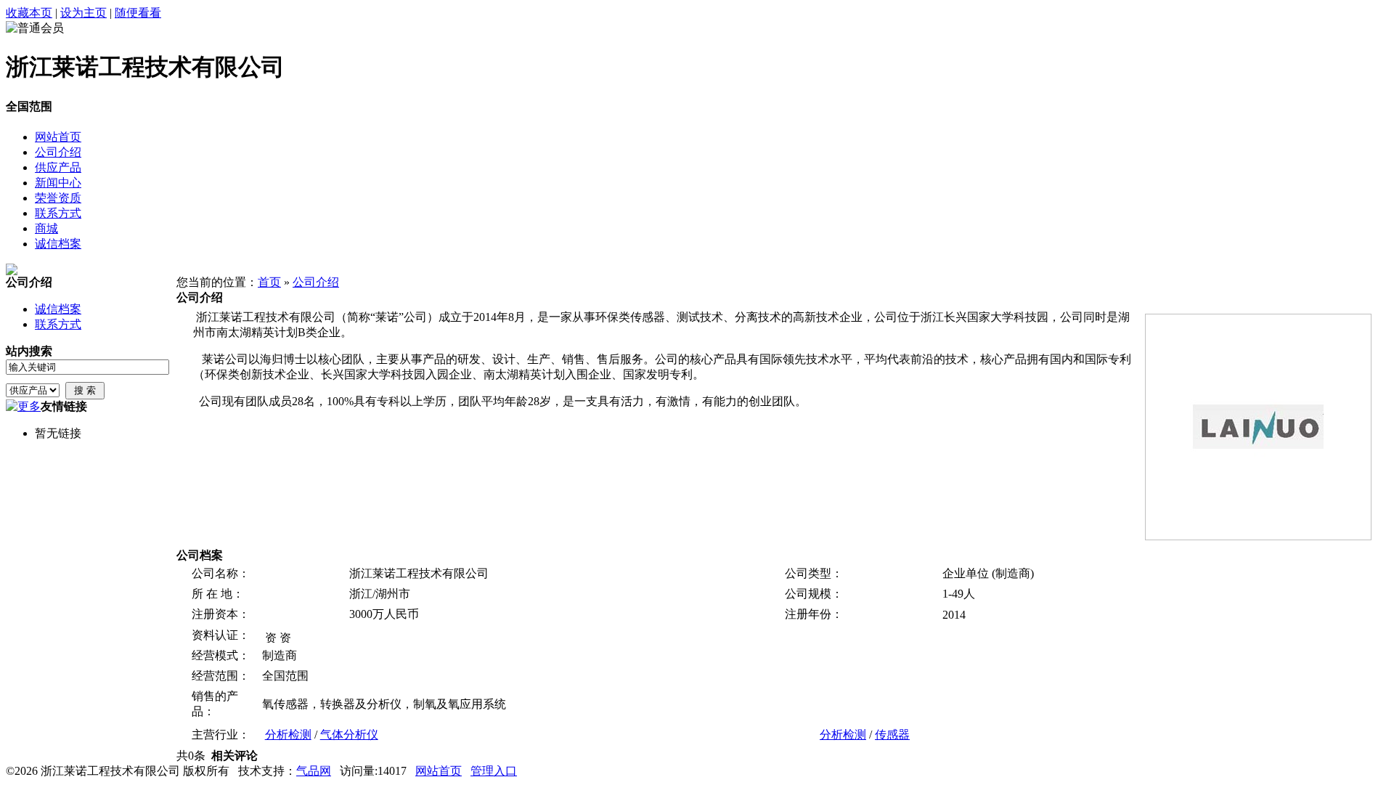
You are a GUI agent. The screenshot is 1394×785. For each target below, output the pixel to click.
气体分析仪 (349, 734)
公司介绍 (316, 282)
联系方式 (58, 324)
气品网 (313, 771)
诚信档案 (58, 309)
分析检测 (288, 734)
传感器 (892, 734)
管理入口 (493, 771)
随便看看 (138, 13)
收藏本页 (29, 13)
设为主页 (83, 13)
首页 (269, 282)
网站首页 (438, 771)
